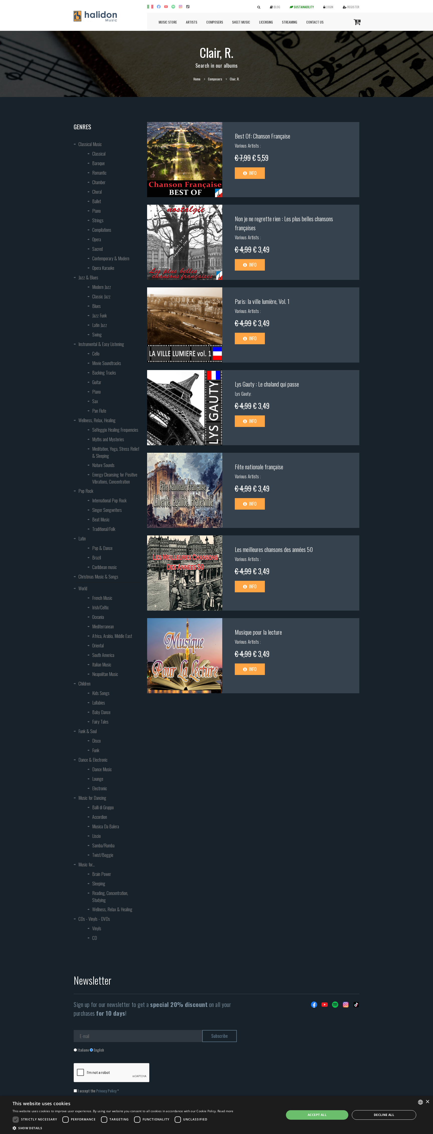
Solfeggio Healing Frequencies (115, 429)
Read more (226, 1111)
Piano (96, 210)
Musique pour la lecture (258, 631)
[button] (123, 1127)
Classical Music (90, 144)
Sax (95, 401)
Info (252, 173)
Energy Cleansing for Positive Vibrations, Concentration (114, 478)
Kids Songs (101, 693)
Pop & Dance (102, 548)
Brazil (96, 557)
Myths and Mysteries (108, 439)
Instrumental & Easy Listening (101, 344)
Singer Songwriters (107, 510)
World (82, 588)
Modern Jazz (101, 287)
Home (196, 78)
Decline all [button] (384, 1115)
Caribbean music (104, 567)
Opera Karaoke (103, 268)
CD (94, 938)
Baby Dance (101, 712)
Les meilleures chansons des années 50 (274, 549)
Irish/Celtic (100, 607)
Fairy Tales (100, 721)
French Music (102, 598)
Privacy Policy (106, 1090)
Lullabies (98, 702)
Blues (96, 306)
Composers (214, 22)
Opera (96, 239)
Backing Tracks (104, 372)
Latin (82, 538)
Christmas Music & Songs (98, 576)
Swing (97, 334)
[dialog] (216, 1115)
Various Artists (247, 145)
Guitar (96, 382)
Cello (95, 353)
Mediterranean (103, 626)
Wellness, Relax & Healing (112, 909)
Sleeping (98, 883)
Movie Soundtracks (106, 363)
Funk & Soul (87, 731)
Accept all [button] (317, 1115)
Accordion (99, 817)
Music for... (86, 864)
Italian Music (101, 664)
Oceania (98, 617)
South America (103, 655)
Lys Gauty (243, 393)
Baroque (98, 163)
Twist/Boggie (102, 855)
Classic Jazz (101, 296)
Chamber (98, 182)
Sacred (97, 249)
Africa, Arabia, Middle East (112, 636)
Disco (96, 740)
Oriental (98, 645)
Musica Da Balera (105, 826)
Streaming (289, 22)
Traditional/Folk (103, 529)
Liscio (96, 836)
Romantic (99, 172)
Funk (95, 750)
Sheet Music (241, 22)
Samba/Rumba (103, 845)
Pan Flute (99, 410)
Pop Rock (85, 491)
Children (84, 683)
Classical (98, 153)
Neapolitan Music (105, 674)
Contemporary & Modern (110, 258)
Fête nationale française (259, 466)
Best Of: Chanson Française (262, 135)
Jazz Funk (99, 315)
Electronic (99, 788)
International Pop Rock (109, 500)
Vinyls (96, 928)
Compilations (101, 229)
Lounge (97, 778)
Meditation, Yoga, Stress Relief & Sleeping (115, 452)
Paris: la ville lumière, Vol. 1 (262, 301)
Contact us (314, 22)
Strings (97, 220)
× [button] (427, 1102)
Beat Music (101, 519)
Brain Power (101, 874)
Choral (97, 191)
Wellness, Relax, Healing (97, 420)
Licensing (266, 22)
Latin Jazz (99, 325)
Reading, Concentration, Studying (110, 896)
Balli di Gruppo (103, 807)
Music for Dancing (92, 798)
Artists (191, 22)
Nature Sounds (103, 465)
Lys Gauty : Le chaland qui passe (267, 383)
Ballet (96, 201)
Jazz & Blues (88, 277)
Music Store (168, 22)
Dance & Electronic (92, 759)
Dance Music (102, 769)
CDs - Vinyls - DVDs (94, 919)
